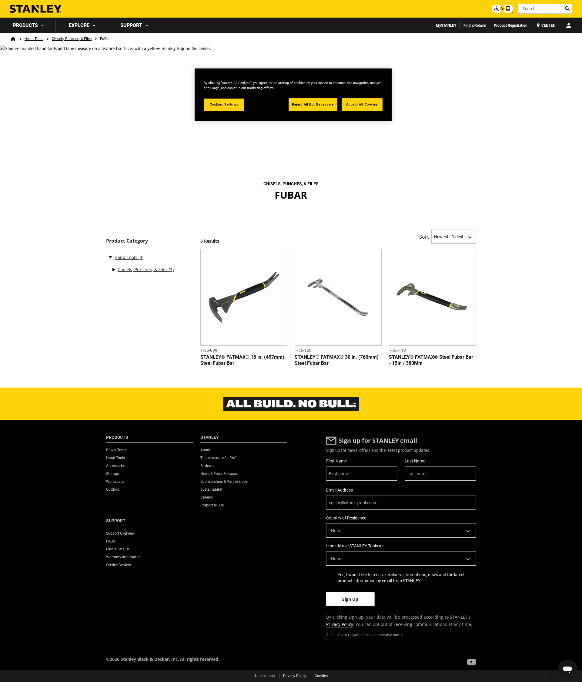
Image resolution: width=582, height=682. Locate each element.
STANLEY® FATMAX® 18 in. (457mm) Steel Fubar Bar (242, 360)
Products (25, 25)
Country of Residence (346, 518)
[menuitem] (28, 25)
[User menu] (568, 25)
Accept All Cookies (362, 104)
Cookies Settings (224, 104)
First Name (336, 461)
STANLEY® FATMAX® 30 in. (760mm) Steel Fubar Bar (337, 360)
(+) (113, 270)
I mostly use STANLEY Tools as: (355, 545)
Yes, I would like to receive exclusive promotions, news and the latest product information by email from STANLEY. (401, 577)
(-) (110, 257)
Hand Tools (34, 39)
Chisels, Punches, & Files (72, 39)
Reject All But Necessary (313, 104)
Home (13, 39)
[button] (471, 662)
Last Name (415, 461)
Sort (424, 237)
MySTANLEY (446, 25)
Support (131, 25)
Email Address (339, 490)
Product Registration (510, 25)
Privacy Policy (339, 624)
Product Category (127, 241)
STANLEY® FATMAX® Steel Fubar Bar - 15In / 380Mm (431, 360)
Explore (79, 25)
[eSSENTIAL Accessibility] (502, 8)
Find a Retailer (475, 25)
